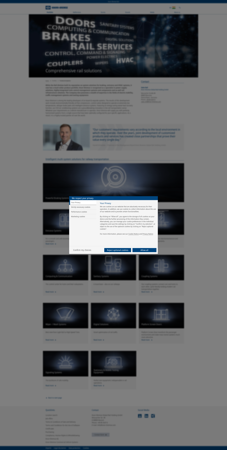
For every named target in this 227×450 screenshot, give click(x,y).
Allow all (144, 250)
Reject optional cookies (117, 250)
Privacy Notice (147, 234)
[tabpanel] (128, 219)
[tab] (82, 202)
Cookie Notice (133, 234)
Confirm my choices (82, 249)
